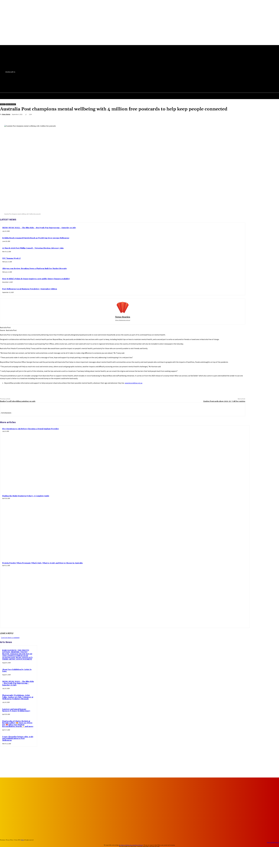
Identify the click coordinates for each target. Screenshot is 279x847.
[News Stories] (122, 307)
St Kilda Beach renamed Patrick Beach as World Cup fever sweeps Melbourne (35, 238)
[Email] (233, 119)
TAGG (22, 840)
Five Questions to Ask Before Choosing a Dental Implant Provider (30, 429)
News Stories (6, 114)
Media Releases (10, 104)
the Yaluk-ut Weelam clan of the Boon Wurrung (131, 845)
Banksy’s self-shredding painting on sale (17, 401)
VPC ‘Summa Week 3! (11, 258)
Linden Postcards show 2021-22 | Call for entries (224, 401)
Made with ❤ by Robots (273, 842)
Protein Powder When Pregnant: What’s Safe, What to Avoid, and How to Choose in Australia (42, 563)
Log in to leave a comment (10, 637)
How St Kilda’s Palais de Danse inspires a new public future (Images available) (36, 279)
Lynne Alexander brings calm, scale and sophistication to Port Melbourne (17, 738)
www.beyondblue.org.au (133, 383)
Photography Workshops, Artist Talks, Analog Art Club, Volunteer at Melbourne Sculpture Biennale (17, 697)
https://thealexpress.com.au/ (122, 320)
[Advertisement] (51, 408)
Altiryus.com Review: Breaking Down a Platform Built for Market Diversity (34, 269)
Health (2, 104)
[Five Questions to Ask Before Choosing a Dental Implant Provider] (215, 459)
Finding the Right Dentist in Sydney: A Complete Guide (25, 496)
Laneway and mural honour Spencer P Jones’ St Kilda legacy (16, 710)
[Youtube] (44, 834)
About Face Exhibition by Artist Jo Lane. (16, 670)
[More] (241, 119)
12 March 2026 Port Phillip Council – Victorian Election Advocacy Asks (33, 248)
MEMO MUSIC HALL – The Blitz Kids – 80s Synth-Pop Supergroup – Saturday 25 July (39, 228)
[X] (92, 82)
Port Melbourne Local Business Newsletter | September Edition (29, 289)
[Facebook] (88, 82)
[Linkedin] (225, 119)
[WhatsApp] (217, 119)
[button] (94, 86)
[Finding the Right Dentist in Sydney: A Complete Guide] (215, 527)
